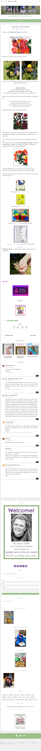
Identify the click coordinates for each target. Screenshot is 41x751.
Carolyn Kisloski (9, 422)
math (20, 697)
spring (16, 320)
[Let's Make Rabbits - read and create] (7, 349)
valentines (31, 699)
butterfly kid (16, 223)
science (3, 699)
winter (36, 699)
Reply (37, 375)
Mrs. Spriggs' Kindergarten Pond (13, 378)
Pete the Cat (4, 694)
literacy (9, 697)
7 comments (25, 29)
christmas (23, 694)
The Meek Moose (9, 365)
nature (23, 697)
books (11, 320)
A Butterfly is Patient (24, 191)
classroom (28, 694)
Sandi (15, 29)
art (8, 320)
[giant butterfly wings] (32, 349)
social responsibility (19, 699)
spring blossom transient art (20, 357)
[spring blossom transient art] (20, 349)
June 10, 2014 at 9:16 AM (9, 380)
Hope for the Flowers (23, 206)
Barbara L (8, 438)
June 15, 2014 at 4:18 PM (9, 450)
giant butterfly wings (33, 356)
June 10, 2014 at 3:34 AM (9, 367)
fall (32, 694)
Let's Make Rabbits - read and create (7, 357)
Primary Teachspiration (11, 395)
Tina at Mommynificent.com (12, 465)
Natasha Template (16, 742)
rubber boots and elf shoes (7, 742)
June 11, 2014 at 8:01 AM (9, 440)
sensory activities (10, 699)
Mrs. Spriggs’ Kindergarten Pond (13, 389)
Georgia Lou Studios (27, 742)
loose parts (14, 697)
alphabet (11, 694)
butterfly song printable (12, 244)
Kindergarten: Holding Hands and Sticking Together (18, 432)
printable (33, 697)
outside (27, 697)
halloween (4, 697)
